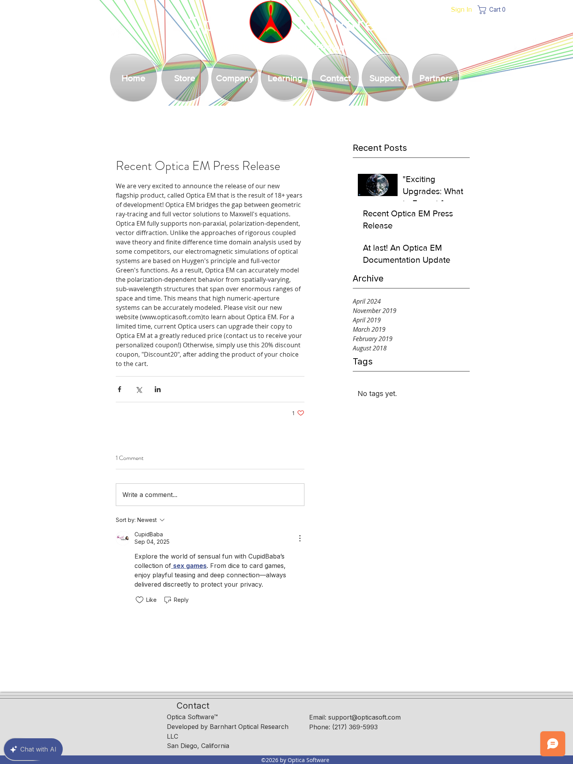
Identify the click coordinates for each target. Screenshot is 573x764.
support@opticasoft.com (364, 717)
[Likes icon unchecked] (139, 600)
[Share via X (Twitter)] (138, 389)
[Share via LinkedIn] (157, 389)
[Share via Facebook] (119, 389)
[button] (494, 9)
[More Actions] (299, 538)
